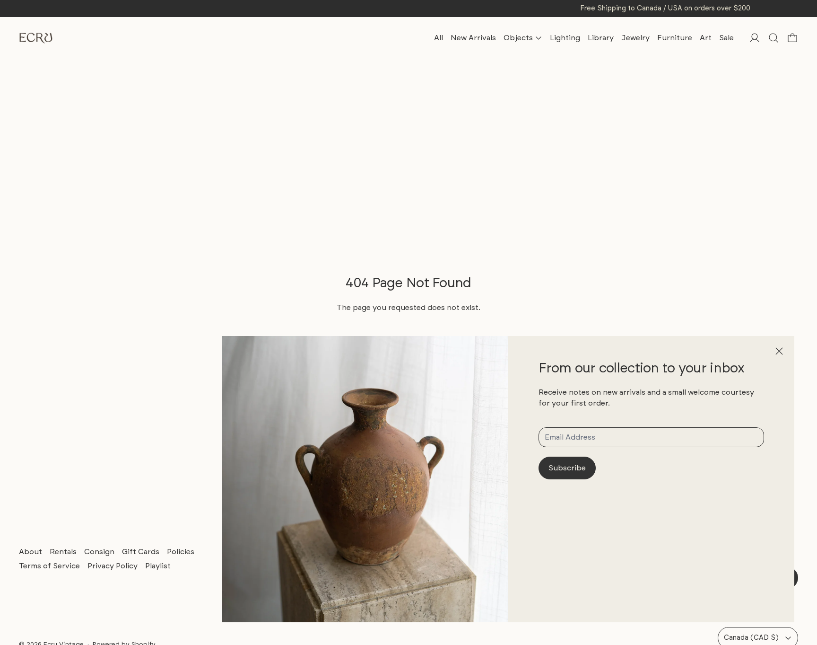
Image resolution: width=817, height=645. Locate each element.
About (30, 551)
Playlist (158, 565)
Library (601, 37)
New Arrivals (473, 37)
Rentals (63, 551)
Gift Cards (140, 551)
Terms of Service (49, 565)
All (438, 37)
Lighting (565, 37)
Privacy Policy (112, 565)
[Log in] (754, 38)
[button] (773, 38)
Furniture (674, 37)
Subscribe (567, 467)
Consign (99, 551)
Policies (180, 551)
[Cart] (792, 38)
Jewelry (635, 37)
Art (706, 37)
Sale (726, 37)
